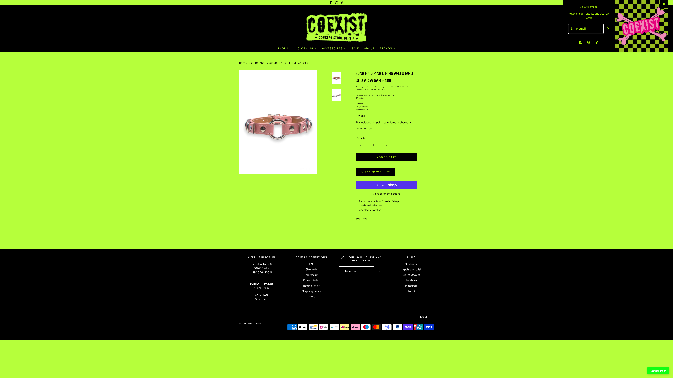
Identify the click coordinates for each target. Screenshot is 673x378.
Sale (355, 48)
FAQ (311, 264)
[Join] (379, 271)
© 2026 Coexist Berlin (250, 323)
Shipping (377, 122)
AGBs (311, 296)
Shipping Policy (311, 291)
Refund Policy (311, 285)
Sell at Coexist (411, 274)
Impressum (311, 274)
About (369, 48)
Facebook (411, 280)
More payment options (386, 193)
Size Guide (361, 218)
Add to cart (386, 157)
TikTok (411, 291)
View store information (370, 210)
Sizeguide (311, 269)
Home (242, 63)
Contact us (411, 264)
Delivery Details (364, 128)
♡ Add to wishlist (375, 172)
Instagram (411, 285)
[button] (336, 88)
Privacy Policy (311, 280)
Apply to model (411, 269)
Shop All (284, 48)
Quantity (360, 137)
